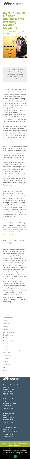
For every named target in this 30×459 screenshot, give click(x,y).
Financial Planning (8, 341)
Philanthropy (7, 356)
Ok (15, 456)
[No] (28, 453)
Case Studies (7, 323)
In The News (6, 33)
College (5, 326)
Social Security (7, 365)
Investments (7, 347)
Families (5, 338)
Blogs (5, 320)
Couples (5, 329)
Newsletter (6, 353)
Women (5, 370)
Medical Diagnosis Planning (11, 350)
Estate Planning (8, 335)
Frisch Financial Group (10, 31)
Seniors (5, 362)
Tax (4, 367)
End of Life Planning (9, 332)
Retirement (6, 359)
